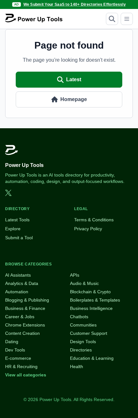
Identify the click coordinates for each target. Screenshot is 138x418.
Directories (81, 349)
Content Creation (22, 333)
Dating (11, 341)
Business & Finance (25, 308)
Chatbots (79, 316)
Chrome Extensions (25, 324)
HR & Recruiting (21, 366)
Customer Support (88, 333)
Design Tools (83, 341)
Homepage (73, 99)
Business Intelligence (91, 308)
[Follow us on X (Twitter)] (8, 193)
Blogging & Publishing (27, 300)
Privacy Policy (88, 228)
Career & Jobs (19, 316)
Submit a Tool (19, 237)
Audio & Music (84, 283)
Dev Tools (15, 349)
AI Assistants (18, 275)
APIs (74, 275)
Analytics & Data (21, 283)
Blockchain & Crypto (90, 291)
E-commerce (18, 358)
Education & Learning (92, 358)
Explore (13, 228)
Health (76, 366)
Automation (16, 291)
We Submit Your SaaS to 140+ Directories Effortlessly (74, 4)
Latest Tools (17, 219)
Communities (83, 324)
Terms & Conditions (94, 219)
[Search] (112, 19)
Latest (73, 79)
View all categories (25, 374)
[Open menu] (127, 19)
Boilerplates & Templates (95, 300)
